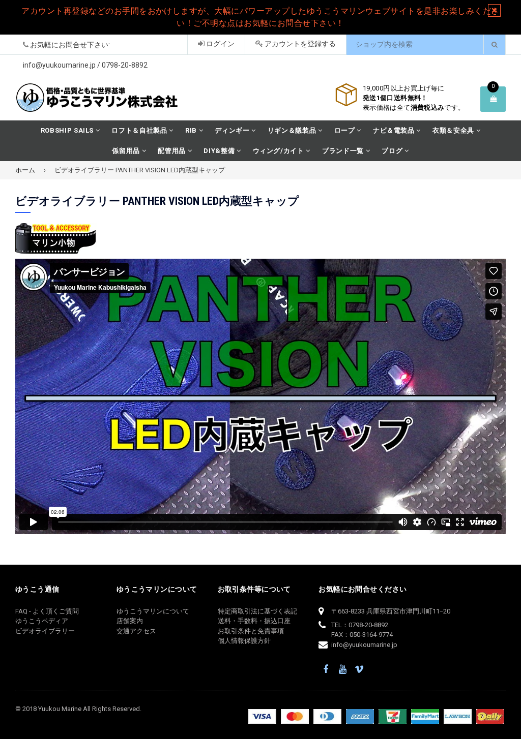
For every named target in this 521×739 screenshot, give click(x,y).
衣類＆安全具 (454, 130)
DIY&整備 (220, 151)
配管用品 (172, 151)
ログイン (220, 44)
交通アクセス (136, 631)
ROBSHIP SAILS (68, 130)
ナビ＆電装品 (395, 130)
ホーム (25, 170)
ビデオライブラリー (45, 631)
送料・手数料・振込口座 (254, 621)
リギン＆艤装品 (293, 130)
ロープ (345, 130)
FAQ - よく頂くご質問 (47, 611)
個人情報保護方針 (244, 640)
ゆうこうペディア (41, 621)
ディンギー (233, 130)
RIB (192, 130)
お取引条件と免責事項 (251, 631)
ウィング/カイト (279, 151)
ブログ (393, 151)
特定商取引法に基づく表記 (257, 611)
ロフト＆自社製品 (140, 130)
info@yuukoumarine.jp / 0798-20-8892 (85, 65)
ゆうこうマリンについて (153, 611)
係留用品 (126, 151)
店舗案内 (130, 621)
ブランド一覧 (344, 151)
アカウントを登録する (299, 44)
